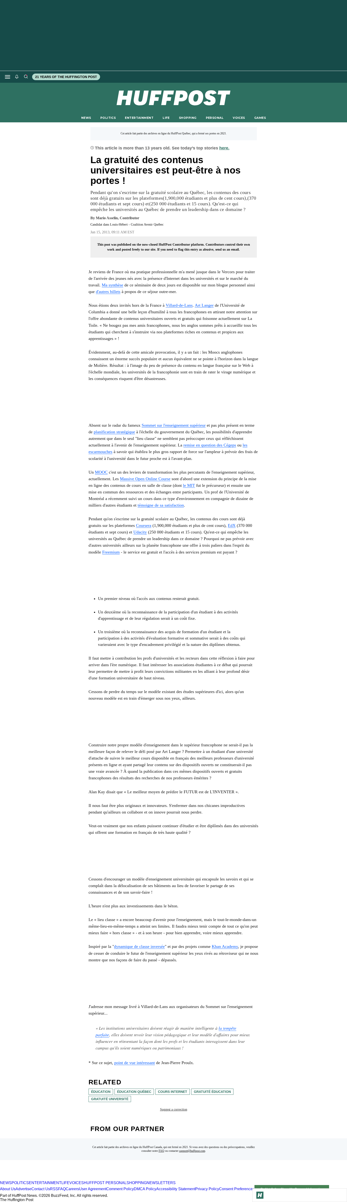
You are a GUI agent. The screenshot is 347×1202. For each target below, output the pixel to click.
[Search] (25, 77)
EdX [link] (232, 525)
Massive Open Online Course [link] (145, 478)
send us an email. (227, 249)
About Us (8, 1189)
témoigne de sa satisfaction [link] (161, 505)
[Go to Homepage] (259, 1195)
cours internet (172, 1092)
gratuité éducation (212, 1092)
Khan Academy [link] (225, 946)
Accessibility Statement (175, 1189)
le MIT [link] (189, 485)
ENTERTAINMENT (139, 118)
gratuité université (109, 1099)
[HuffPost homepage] (61, 1179)
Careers (72, 1189)
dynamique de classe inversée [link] (139, 946)
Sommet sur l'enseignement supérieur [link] (174, 425)
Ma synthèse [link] (112, 285)
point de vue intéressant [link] (134, 1062)
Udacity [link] (140, 532)
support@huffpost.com (192, 1150)
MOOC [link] (101, 472)
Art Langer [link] (204, 305)
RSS (54, 1189)
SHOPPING (187, 118)
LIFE (166, 118)
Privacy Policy (207, 1189)
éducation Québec (134, 1092)
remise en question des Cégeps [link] (209, 445)
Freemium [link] (111, 552)
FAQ (161, 1150)
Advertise (23, 1189)
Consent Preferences (236, 1189)
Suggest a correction (173, 1109)
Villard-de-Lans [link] (179, 305)
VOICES (239, 118)
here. (224, 148)
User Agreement (92, 1189)
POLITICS (108, 118)
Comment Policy (120, 1189)
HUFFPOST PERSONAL (105, 1183)
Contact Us (40, 1189)
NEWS (86, 118)
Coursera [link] (143, 525)
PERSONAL (215, 118)
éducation (100, 1092)
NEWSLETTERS (161, 1183)
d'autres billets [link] (108, 291)
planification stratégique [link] (114, 432)
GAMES (260, 118)
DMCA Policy (145, 1189)
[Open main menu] (7, 77)
